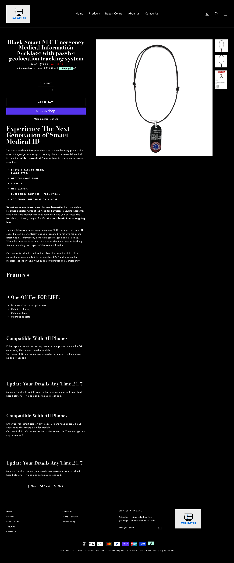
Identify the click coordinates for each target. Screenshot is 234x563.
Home (79, 13)
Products (94, 13)
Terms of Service (70, 516)
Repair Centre (113, 13)
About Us (133, 13)
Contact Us (151, 13)
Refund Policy (69, 521)
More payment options (46, 119)
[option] (154, 97)
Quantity (46, 83)
